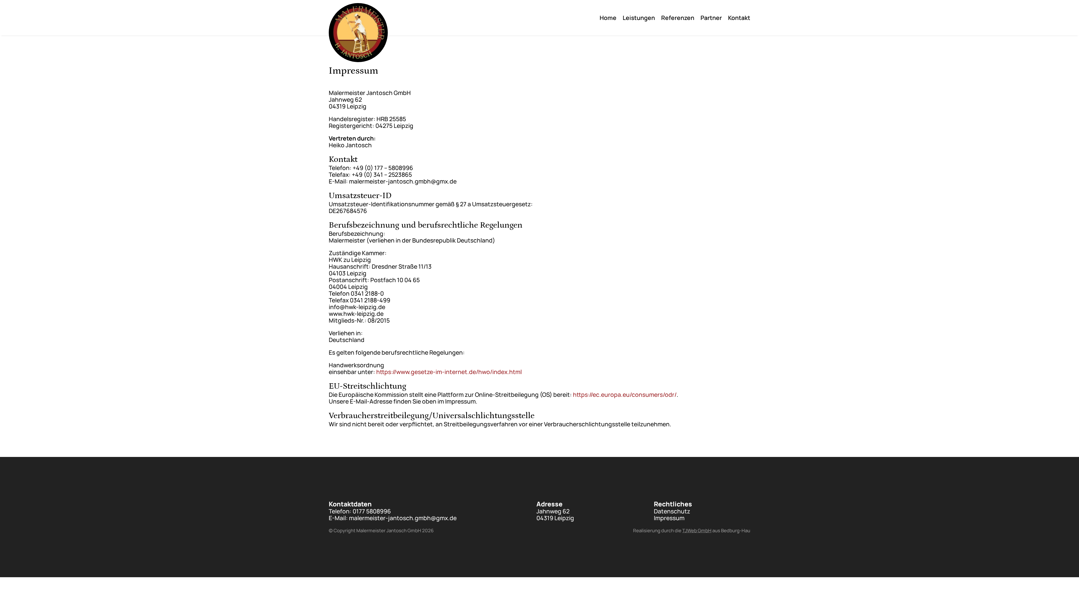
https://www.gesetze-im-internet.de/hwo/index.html (449, 372)
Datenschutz (672, 511)
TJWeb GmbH (696, 530)
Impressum (669, 518)
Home (608, 19)
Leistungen (639, 19)
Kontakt (739, 19)
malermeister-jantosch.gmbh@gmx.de (403, 518)
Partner (711, 19)
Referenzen (677, 19)
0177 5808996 (372, 511)
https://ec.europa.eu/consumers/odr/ (625, 394)
